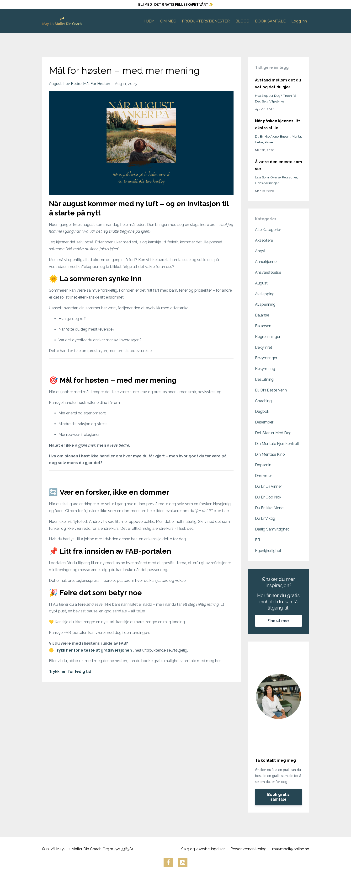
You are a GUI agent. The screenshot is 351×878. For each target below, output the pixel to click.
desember (264, 422)
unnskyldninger (267, 183)
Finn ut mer (278, 620)
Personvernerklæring (248, 849)
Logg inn (299, 21)
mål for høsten (96, 83)
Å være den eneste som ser (278, 165)
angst (260, 251)
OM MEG (168, 21)
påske (269, 142)
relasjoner (289, 177)
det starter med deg (273, 433)
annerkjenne (266, 261)
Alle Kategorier (268, 229)
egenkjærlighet (268, 550)
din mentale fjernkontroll (277, 443)
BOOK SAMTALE (270, 21)
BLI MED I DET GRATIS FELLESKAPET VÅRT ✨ (175, 4)
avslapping (265, 294)
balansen (263, 326)
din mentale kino (270, 454)
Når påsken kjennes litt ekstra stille (277, 124)
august (55, 83)
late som (262, 177)
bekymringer (266, 358)
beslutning (264, 379)
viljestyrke (276, 101)
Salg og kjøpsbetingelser (203, 849)
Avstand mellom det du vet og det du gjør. (278, 83)
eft (257, 540)
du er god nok (268, 497)
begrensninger (267, 336)
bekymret (263, 347)
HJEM (149, 21)
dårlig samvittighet (272, 529)
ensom (285, 136)
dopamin (263, 465)
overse (275, 177)
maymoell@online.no (290, 849)
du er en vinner (268, 486)
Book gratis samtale (278, 797)
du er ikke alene (267, 136)
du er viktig (265, 518)
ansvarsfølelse (268, 272)
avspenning (265, 304)
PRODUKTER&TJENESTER (206, 21)
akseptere (264, 240)
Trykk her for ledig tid (70, 671)
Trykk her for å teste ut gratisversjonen (94, 650)
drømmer (263, 475)
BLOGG (242, 21)
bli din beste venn (271, 390)
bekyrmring (265, 368)
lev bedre (72, 83)
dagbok (262, 411)
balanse (262, 315)
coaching (263, 401)
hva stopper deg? (268, 95)
